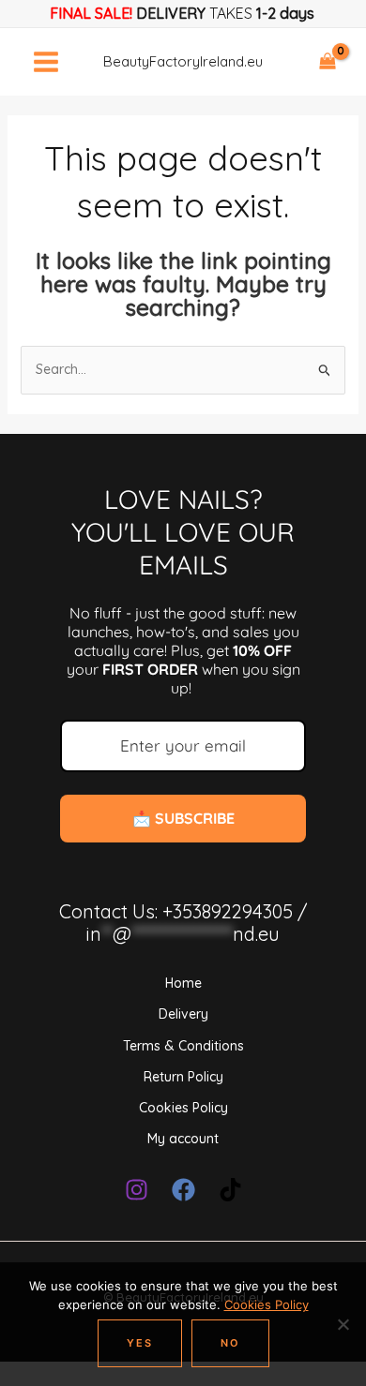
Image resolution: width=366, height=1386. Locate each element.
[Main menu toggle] (46, 61)
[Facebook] (183, 1189)
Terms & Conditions (183, 1045)
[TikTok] (230, 1189)
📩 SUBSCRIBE (183, 818)
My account (183, 1138)
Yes (140, 1342)
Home (183, 983)
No (230, 1342)
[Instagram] (136, 1189)
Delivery (183, 1014)
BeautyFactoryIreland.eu (183, 61)
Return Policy (183, 1076)
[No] (342, 1324)
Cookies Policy (183, 1107)
